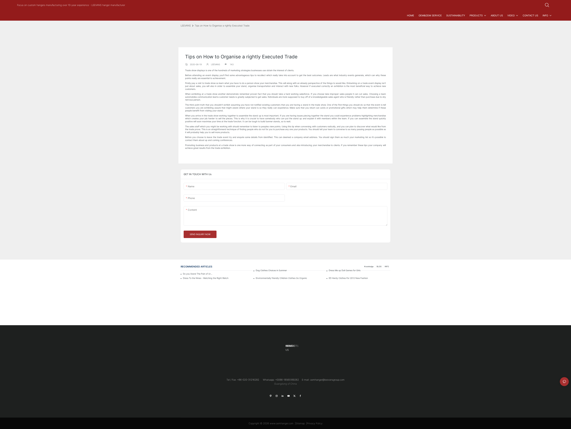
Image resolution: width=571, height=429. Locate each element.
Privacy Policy (315, 423)
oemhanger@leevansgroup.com (327, 379)
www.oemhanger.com (281, 423)
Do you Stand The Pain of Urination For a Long (198, 273)
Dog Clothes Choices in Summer (271, 270)
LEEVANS (186, 25)
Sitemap (300, 423)
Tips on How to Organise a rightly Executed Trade (222, 25)
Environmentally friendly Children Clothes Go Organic (281, 278)
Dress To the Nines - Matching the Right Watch (205, 278)
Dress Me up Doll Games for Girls (344, 270)
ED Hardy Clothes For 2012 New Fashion (348, 278)
